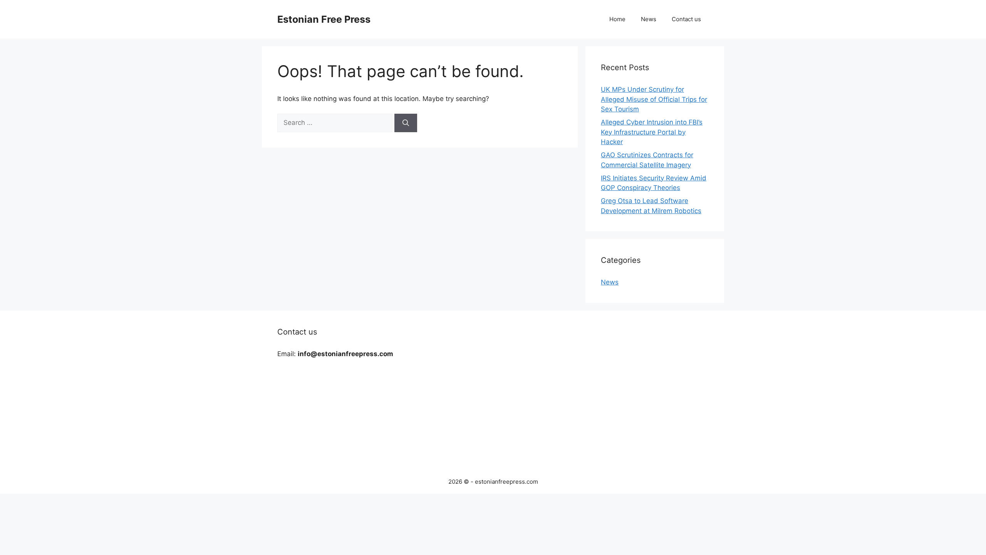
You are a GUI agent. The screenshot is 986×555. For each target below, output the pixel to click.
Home (617, 19)
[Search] (405, 123)
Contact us (686, 19)
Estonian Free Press (324, 19)
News (648, 19)
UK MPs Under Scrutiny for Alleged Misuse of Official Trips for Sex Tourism (654, 99)
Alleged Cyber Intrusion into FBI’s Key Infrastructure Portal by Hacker (652, 132)
